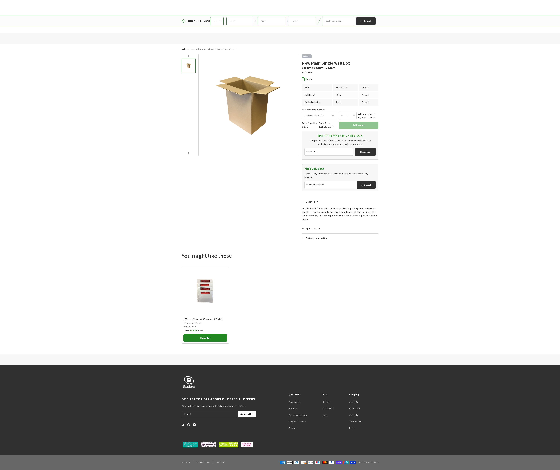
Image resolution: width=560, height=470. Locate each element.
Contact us (354, 415)
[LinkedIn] (194, 424)
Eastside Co (374, 462)
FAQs (325, 415)
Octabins (293, 428)
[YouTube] (183, 424)
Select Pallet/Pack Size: (314, 109)
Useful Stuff (328, 408)
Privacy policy (220, 462)
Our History (354, 408)
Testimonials (355, 421)
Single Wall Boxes (297, 421)
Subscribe (246, 414)
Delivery (326, 402)
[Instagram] (188, 424)
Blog (351, 428)
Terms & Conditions (203, 462)
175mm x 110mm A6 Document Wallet (202, 319)
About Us (353, 402)
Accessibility (294, 402)
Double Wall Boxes (298, 415)
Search (368, 185)
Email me (365, 152)
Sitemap (293, 408)
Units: (207, 20)
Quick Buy (205, 338)
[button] (188, 56)
